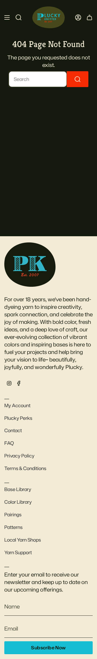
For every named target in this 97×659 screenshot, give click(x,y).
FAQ (9, 443)
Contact (13, 430)
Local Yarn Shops (22, 539)
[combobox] (38, 79)
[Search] (77, 79)
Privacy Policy (19, 455)
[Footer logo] (30, 264)
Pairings (13, 514)
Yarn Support (18, 552)
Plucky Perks (18, 418)
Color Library (18, 502)
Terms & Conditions (25, 468)
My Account (17, 405)
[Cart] (89, 17)
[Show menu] (7, 17)
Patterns (13, 527)
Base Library (17, 489)
